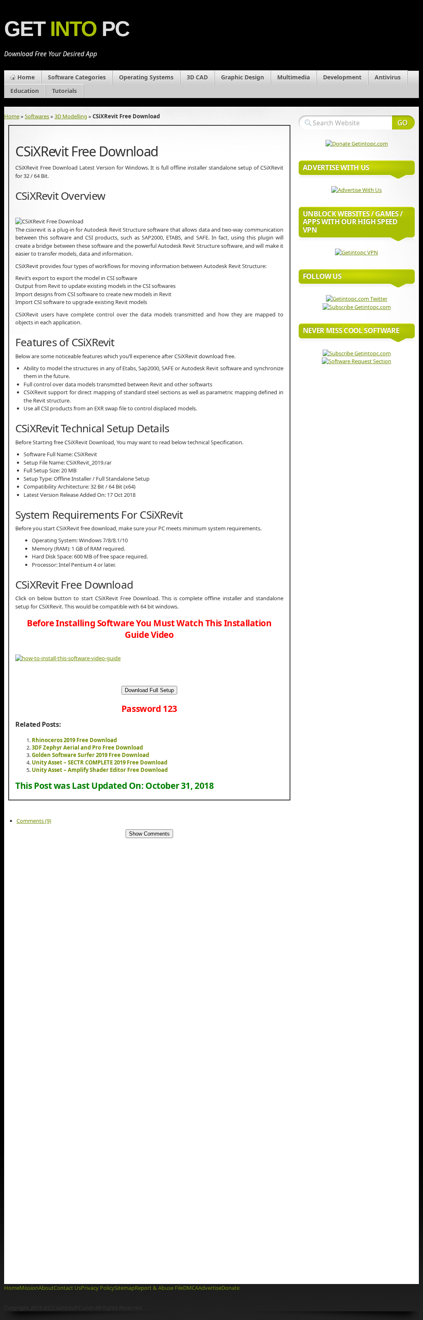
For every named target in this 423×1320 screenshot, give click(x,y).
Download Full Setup (149, 690)
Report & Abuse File (159, 1287)
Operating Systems (146, 77)
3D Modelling (71, 116)
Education (24, 91)
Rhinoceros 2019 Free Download (74, 740)
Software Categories (77, 77)
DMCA (190, 1287)
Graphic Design (242, 77)
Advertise (209, 1287)
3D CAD (197, 77)
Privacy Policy (97, 1287)
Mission (28, 1287)
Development (342, 77)
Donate (230, 1287)
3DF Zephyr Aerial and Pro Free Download (87, 747)
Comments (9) (34, 820)
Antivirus (388, 77)
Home (26, 77)
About (46, 1287)
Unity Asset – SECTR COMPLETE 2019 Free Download (99, 762)
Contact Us (67, 1287)
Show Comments (149, 834)
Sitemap (124, 1287)
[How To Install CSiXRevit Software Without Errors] (68, 658)
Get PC (66, 29)
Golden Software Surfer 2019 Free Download (90, 755)
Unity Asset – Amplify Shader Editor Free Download (100, 770)
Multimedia (293, 77)
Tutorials (64, 91)
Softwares (37, 116)
